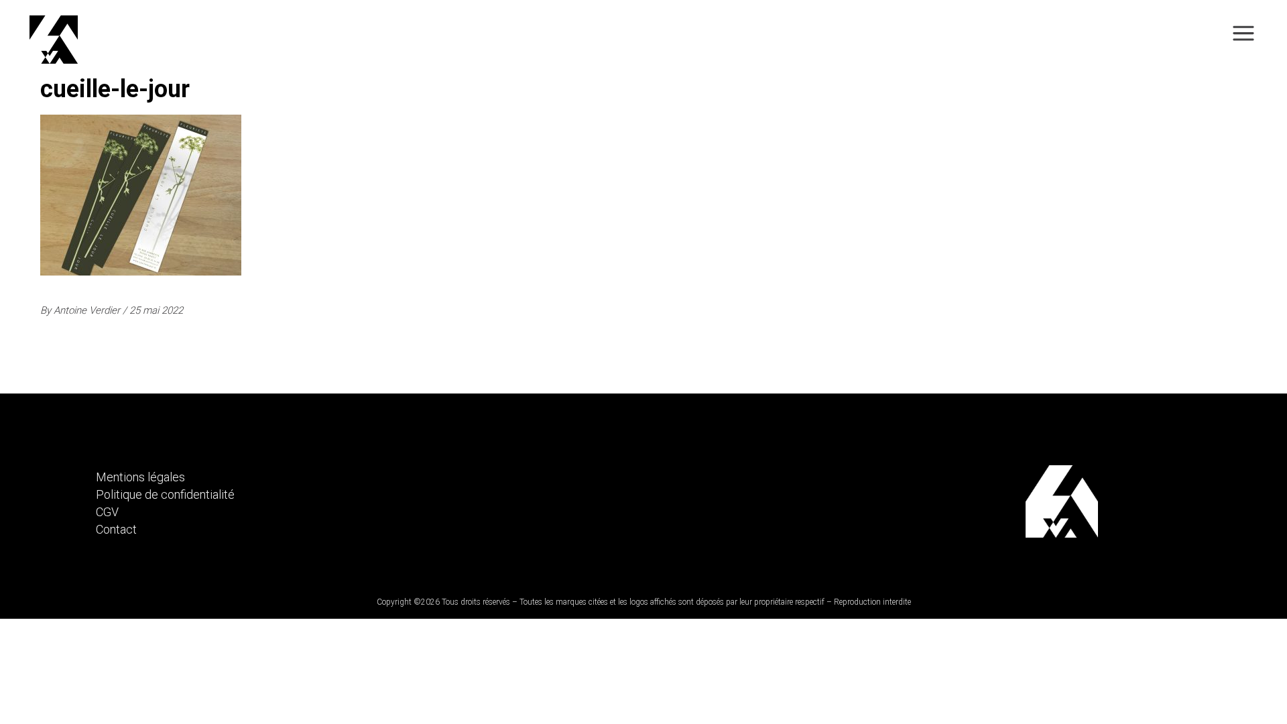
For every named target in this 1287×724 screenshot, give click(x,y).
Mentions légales (140, 477)
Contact (116, 529)
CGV (107, 512)
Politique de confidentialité (165, 494)
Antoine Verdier (88, 310)
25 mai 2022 (156, 310)
